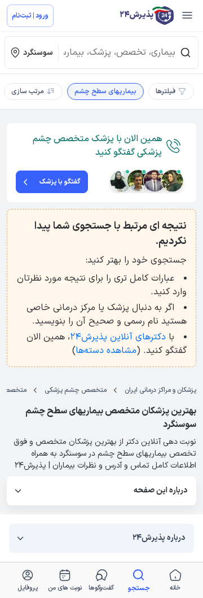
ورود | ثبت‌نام (30, 16)
